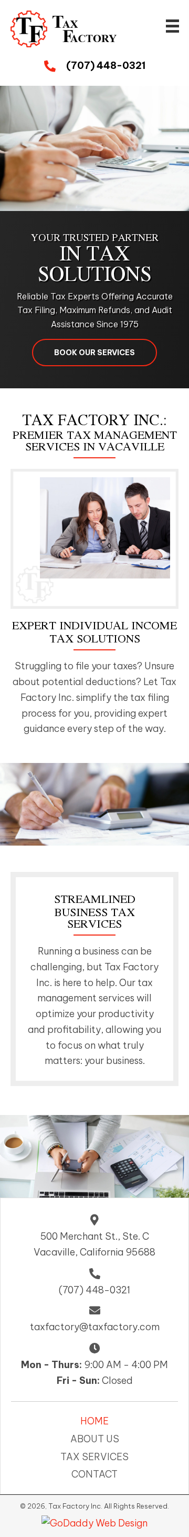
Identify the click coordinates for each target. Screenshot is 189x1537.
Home (94, 1421)
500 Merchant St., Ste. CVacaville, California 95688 (94, 1244)
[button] (94, 352)
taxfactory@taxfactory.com (95, 1327)
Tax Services (94, 1457)
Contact (94, 1474)
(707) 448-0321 (105, 65)
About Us (94, 1439)
